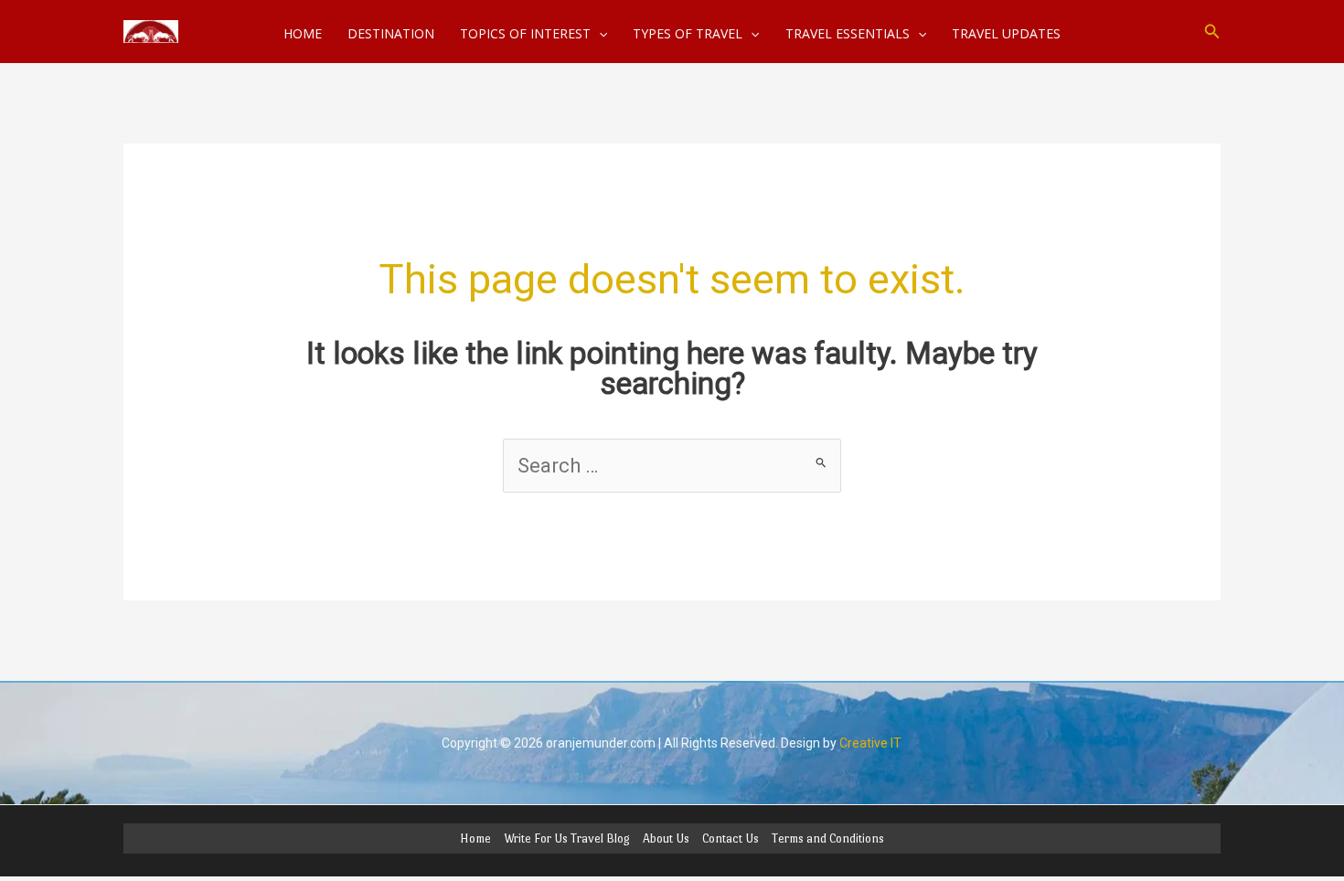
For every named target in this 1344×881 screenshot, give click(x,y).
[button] (1212, 31)
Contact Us (730, 838)
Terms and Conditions (828, 838)
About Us (666, 838)
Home (475, 838)
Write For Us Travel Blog (567, 838)
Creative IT (870, 743)
